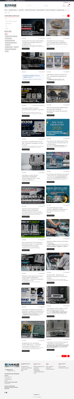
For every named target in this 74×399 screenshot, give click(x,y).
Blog (22, 370)
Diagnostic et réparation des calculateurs (11, 21)
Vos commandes (62, 366)
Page (62, 15)
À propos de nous (25, 366)
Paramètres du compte (64, 367)
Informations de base (8, 23)
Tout (6, 18)
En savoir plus (26, 48)
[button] (47, 6)
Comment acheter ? (50, 369)
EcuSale (5, 12)
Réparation (6, 28)
